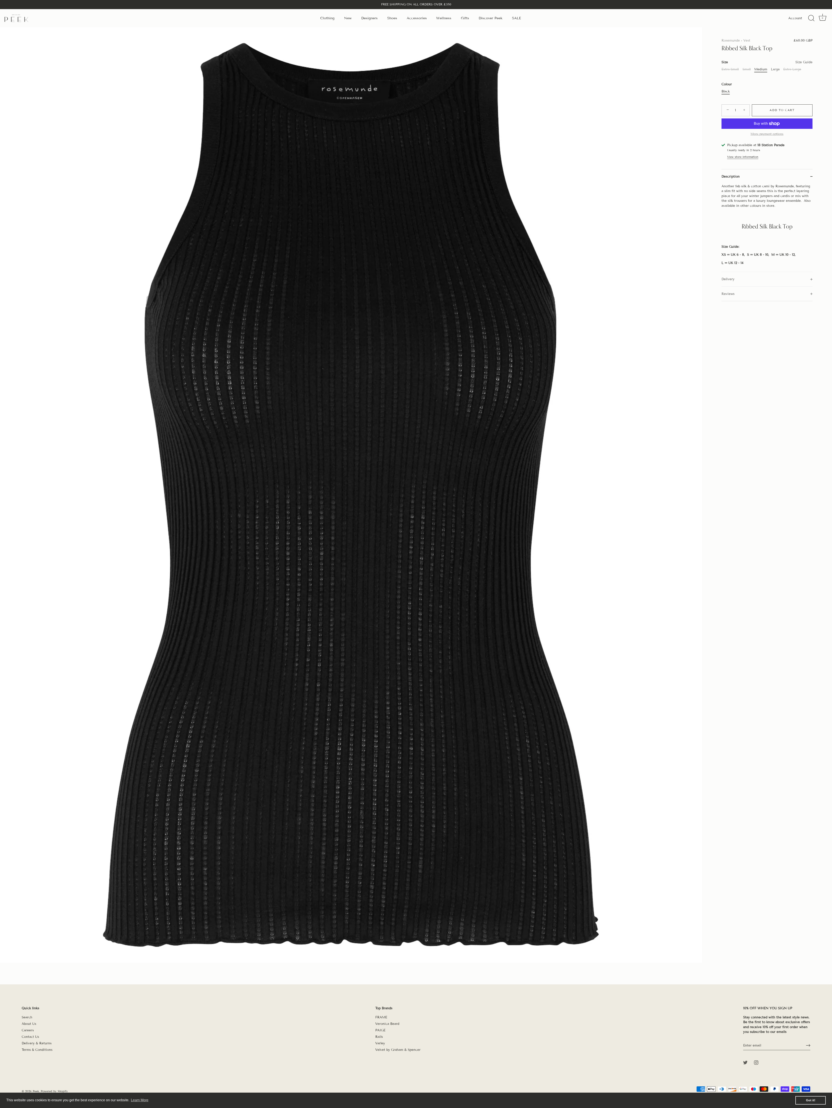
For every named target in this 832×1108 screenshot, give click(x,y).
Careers (28, 1030)
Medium (760, 69)
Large (775, 69)
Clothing (327, 18)
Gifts (465, 18)
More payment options (767, 134)
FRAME (381, 1017)
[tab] (767, 228)
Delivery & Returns (37, 1043)
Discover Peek (490, 18)
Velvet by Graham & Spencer (398, 1050)
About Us (29, 1024)
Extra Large (792, 69)
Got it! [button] (810, 1100)
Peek (36, 1091)
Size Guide (803, 62)
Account (795, 18)
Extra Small (730, 69)
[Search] (811, 18)
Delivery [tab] (728, 279)
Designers (369, 18)
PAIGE (380, 1030)
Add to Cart (782, 110)
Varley (380, 1043)
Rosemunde (731, 40)
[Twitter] (745, 1062)
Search (27, 1017)
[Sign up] (808, 1045)
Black (726, 91)
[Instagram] (756, 1062)
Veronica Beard (387, 1024)
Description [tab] (731, 176)
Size (767, 62)
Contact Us (30, 1037)
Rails (379, 1037)
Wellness (443, 18)
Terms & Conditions (37, 1050)
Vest (746, 40)
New (348, 18)
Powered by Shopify (54, 1091)
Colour (727, 84)
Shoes (392, 18)
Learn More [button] (139, 1100)
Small (747, 69)
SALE (516, 18)
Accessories (417, 18)
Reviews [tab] (728, 294)
